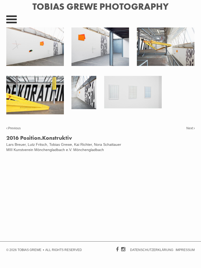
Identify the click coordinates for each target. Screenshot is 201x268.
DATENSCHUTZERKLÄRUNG (151, 250)
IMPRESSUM (185, 250)
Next (190, 128)
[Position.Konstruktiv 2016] (35, 65)
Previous (14, 128)
